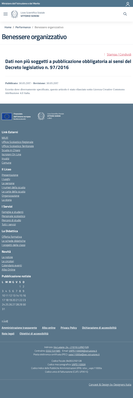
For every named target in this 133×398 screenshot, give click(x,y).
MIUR (5, 138)
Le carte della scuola (13, 191)
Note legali (8, 333)
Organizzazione (10, 196)
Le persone (8, 183)
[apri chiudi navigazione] (5, 14)
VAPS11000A (79, 364)
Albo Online (8, 269)
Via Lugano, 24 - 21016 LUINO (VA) (71, 347)
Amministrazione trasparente (19, 328)
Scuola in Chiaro (11, 150)
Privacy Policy (69, 328)
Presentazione (10, 175)
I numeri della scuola (13, 187)
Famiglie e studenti (12, 212)
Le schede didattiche (13, 241)
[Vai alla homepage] (14, 14)
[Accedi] (128, 3)
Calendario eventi (12, 265)
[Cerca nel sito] (125, 14)
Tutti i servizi (9, 224)
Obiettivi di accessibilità (34, 333)
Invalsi (5, 158)
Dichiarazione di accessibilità (99, 328)
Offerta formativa (12, 237)
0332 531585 (53, 351)
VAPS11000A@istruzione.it (83, 351)
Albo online (48, 328)
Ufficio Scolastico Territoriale (18, 146)
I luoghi (6, 179)
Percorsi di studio (11, 220)
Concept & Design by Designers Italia (110, 384)
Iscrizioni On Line (11, 154)
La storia (7, 200)
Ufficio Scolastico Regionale (17, 142)
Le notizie (7, 257)
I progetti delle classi (13, 245)
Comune (6, 163)
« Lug (5, 321)
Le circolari (8, 261)
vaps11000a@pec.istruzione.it (84, 354)
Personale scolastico (13, 216)
